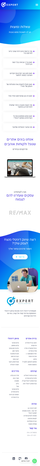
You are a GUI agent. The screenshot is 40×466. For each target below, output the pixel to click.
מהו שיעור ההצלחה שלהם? (22, 127)
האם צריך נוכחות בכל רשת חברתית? (22, 63)
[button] (37, 5)
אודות (34, 404)
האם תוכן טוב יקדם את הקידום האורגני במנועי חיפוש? (21, 74)
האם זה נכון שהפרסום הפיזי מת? (20, 96)
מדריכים (15, 371)
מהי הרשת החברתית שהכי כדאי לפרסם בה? (20, 52)
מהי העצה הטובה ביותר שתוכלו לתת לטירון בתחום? (20, 106)
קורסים (34, 371)
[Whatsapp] (34, 461)
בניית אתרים (31, 338)
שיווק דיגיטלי (13, 338)
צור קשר (33, 428)
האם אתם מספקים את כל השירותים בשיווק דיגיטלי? (22, 117)
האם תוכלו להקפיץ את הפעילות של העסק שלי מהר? (19, 85)
